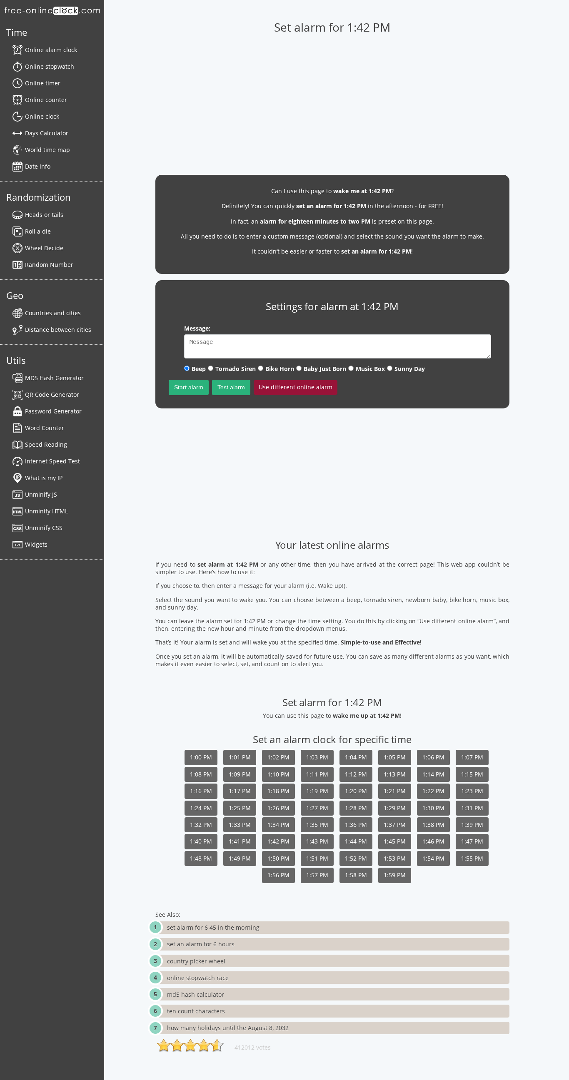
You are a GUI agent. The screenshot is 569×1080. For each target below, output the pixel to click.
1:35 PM (317, 825)
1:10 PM (278, 774)
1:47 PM (472, 841)
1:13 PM (395, 774)
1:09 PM (240, 774)
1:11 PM (317, 774)
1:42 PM (278, 841)
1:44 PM (356, 841)
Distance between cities (58, 329)
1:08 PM (201, 774)
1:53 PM (395, 858)
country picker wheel (196, 961)
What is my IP (43, 478)
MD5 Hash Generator (54, 378)
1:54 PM (433, 858)
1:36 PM (356, 825)
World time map (47, 150)
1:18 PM (278, 791)
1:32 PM (201, 825)
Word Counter (44, 428)
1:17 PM (240, 791)
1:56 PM (278, 875)
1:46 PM (433, 841)
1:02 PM (278, 757)
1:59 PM (395, 875)
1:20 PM (356, 791)
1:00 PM (201, 757)
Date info (37, 166)
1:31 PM (472, 808)
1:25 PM (240, 808)
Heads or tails (44, 215)
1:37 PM (395, 825)
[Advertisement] (332, 473)
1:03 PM (317, 757)
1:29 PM (395, 808)
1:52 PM (356, 858)
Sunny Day (409, 369)
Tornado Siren (235, 369)
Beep (199, 369)
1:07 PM (472, 757)
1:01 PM (240, 757)
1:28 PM (356, 808)
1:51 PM (317, 858)
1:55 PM (472, 858)
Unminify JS (41, 494)
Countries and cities (53, 313)
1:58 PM (356, 875)
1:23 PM (472, 791)
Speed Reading (46, 444)
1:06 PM (433, 757)
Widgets (36, 544)
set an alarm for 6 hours (201, 944)
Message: (197, 328)
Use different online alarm (295, 387)
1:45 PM (395, 841)
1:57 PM (317, 875)
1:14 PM (433, 774)
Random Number (49, 265)
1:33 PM (240, 825)
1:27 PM (317, 808)
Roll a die (38, 231)
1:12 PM (356, 774)
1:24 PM (201, 808)
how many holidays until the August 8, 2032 (228, 1028)
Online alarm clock (51, 50)
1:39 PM (472, 825)
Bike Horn (279, 369)
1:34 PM (278, 825)
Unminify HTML (46, 511)
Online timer (42, 83)
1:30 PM (433, 808)
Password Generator (53, 411)
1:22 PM (433, 791)
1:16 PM (201, 791)
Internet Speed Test (52, 461)
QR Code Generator (52, 394)
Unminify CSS (43, 528)
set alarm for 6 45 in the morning (213, 927)
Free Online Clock (52, 10)
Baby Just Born (325, 369)
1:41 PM (240, 841)
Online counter (46, 100)
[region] (332, 100)
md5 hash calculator (195, 994)
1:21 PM (395, 791)
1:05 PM (395, 757)
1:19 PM (317, 791)
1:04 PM (356, 757)
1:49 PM (240, 858)
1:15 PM (472, 774)
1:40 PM (201, 841)
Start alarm (188, 387)
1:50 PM (278, 858)
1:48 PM (201, 858)
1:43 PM (317, 841)
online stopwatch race (198, 978)
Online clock (42, 116)
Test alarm (231, 387)
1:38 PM (433, 825)
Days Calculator (46, 133)
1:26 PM (278, 808)
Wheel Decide (44, 248)
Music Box (370, 369)
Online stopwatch (49, 66)
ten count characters (196, 1011)
